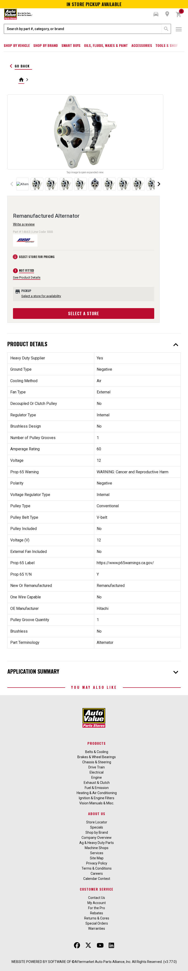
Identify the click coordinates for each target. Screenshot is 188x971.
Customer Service (96, 889)
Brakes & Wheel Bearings (96, 757)
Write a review (24, 224)
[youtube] (100, 945)
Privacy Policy (96, 863)
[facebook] (77, 945)
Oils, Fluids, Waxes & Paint (106, 45)
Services (96, 853)
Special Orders (96, 923)
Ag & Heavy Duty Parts (96, 843)
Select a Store (83, 313)
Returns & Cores (96, 918)
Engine (96, 777)
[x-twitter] (88, 945)
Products (96, 743)
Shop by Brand (45, 45)
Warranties (96, 928)
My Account (96, 903)
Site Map (97, 858)
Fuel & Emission (97, 788)
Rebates (96, 913)
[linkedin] (111, 945)
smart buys (71, 45)
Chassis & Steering (96, 762)
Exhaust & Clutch (97, 783)
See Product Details (26, 277)
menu (179, 29)
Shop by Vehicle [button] (17, 45)
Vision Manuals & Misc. (96, 803)
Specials (96, 827)
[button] (156, 14)
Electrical (97, 772)
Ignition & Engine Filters (96, 798)
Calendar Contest (96, 879)
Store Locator (96, 822)
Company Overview (97, 838)
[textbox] (83, 28)
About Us (96, 813)
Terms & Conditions (97, 868)
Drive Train (96, 767)
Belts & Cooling (96, 752)
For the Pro (96, 908)
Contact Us (96, 898)
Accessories (141, 45)
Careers (97, 873)
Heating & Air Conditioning (97, 793)
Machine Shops (96, 848)
